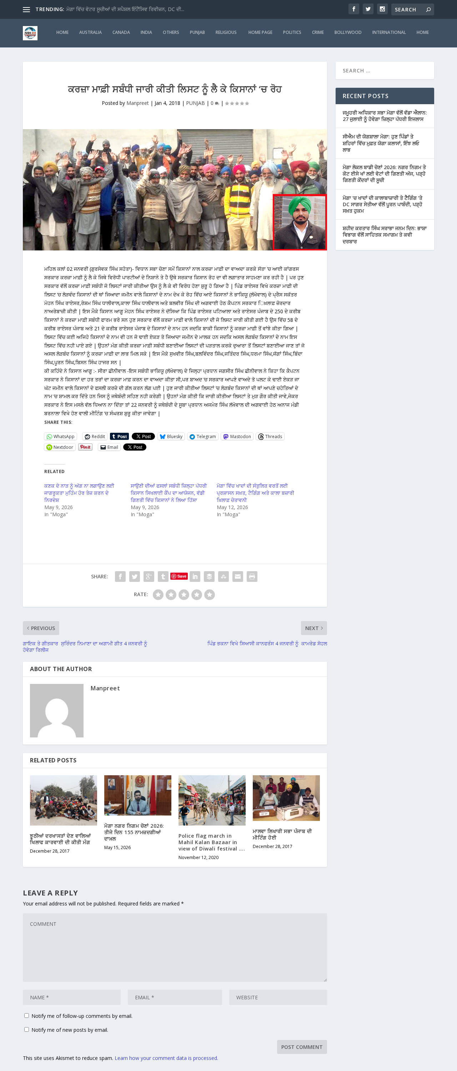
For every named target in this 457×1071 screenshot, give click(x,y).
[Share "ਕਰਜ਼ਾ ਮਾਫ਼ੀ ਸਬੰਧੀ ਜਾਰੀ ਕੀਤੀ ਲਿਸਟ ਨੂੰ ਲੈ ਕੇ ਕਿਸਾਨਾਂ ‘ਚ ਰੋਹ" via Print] (252, 576)
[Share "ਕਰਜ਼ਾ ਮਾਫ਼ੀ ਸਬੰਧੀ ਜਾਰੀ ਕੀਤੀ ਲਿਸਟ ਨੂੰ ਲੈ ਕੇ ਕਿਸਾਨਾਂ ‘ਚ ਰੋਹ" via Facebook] (120, 576)
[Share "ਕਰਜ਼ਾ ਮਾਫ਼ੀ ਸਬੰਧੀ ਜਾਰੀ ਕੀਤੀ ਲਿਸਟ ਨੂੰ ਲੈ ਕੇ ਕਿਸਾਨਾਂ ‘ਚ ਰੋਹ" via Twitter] (134, 576)
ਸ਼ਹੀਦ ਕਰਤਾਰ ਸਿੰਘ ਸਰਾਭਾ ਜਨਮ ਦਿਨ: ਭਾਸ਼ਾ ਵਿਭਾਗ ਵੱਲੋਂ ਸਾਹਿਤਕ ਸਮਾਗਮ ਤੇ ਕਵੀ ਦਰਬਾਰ (385, 234)
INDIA (146, 32)
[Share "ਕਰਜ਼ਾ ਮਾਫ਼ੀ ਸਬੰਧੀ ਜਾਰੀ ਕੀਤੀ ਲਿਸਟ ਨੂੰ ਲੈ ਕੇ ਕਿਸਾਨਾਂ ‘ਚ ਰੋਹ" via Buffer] (209, 576)
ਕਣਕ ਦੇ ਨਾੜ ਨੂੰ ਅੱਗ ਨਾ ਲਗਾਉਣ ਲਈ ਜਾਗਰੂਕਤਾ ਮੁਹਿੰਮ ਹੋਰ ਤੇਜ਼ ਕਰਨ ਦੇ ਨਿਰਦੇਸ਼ (79, 492)
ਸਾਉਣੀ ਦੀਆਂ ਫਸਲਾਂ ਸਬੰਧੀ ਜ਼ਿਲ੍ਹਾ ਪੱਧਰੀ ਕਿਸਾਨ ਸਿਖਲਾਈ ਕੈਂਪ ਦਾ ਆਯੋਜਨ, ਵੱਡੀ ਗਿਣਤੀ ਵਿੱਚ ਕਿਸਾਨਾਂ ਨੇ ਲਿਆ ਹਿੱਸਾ (169, 492)
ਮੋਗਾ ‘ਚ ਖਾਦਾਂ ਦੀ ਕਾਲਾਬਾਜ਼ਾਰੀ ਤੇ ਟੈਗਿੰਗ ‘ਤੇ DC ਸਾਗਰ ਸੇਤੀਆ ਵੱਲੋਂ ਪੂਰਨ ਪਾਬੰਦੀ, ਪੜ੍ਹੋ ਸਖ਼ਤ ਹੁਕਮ (382, 204)
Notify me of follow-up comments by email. (81, 1015)
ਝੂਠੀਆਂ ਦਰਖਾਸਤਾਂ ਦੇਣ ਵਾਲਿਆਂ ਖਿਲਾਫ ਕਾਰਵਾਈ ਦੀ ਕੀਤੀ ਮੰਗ (60, 839)
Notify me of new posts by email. (69, 1029)
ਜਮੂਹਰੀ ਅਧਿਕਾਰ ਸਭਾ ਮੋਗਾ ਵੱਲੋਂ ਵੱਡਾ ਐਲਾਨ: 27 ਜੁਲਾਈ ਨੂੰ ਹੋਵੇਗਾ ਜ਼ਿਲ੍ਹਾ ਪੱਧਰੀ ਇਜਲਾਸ (385, 115)
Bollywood (348, 32)
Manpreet (137, 103)
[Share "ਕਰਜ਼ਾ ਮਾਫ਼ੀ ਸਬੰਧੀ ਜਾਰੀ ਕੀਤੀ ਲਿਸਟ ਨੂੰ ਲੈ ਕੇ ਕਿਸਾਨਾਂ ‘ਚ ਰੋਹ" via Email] (238, 576)
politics (292, 32)
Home (423, 32)
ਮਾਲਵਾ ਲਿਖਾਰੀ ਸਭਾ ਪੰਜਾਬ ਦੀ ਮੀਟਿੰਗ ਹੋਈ (282, 834)
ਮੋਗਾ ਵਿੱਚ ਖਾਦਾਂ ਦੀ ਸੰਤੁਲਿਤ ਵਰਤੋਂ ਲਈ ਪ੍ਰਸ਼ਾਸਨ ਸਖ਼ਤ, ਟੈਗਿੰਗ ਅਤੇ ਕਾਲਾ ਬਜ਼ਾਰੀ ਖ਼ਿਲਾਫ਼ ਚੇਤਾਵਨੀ (255, 492)
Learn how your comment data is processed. (166, 1058)
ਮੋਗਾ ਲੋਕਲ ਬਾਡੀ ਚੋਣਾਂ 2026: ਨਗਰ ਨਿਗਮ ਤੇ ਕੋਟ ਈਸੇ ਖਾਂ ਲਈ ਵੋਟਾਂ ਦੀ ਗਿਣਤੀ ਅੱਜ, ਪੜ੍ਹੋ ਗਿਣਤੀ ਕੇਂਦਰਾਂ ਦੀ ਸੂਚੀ (384, 173)
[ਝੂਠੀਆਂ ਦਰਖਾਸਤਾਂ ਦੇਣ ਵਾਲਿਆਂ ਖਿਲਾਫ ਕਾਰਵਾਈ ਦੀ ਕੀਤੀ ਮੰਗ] (63, 800)
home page (260, 32)
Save (181, 576)
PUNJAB (197, 32)
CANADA (121, 32)
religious (227, 32)
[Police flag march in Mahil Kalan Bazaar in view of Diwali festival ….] (212, 800)
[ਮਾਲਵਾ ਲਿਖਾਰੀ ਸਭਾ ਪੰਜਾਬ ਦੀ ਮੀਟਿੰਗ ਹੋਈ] (286, 798)
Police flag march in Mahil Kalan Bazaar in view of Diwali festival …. (212, 842)
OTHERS (171, 32)
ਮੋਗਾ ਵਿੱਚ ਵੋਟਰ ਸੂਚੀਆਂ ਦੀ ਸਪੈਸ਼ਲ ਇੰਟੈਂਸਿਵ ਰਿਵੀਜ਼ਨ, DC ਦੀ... (125, 9)
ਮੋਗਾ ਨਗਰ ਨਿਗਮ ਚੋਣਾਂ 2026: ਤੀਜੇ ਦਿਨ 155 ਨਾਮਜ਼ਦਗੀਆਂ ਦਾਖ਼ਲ (134, 832)
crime (318, 32)
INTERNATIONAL (389, 32)
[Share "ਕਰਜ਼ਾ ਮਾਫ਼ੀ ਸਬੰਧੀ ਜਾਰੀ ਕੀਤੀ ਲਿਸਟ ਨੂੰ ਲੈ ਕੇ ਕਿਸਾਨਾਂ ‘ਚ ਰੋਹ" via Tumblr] (163, 576)
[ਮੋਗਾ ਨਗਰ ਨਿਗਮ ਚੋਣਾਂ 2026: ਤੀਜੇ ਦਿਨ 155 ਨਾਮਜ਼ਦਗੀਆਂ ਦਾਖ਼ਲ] (137, 795)
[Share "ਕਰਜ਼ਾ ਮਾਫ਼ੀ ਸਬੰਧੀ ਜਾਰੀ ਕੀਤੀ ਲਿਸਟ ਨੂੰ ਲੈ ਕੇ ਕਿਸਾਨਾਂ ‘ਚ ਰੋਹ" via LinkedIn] (195, 576)
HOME (62, 32)
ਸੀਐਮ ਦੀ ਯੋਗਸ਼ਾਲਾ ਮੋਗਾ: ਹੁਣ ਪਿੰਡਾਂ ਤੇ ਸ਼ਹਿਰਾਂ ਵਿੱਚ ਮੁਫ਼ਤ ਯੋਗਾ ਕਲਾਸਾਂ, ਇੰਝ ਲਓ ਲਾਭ (381, 143)
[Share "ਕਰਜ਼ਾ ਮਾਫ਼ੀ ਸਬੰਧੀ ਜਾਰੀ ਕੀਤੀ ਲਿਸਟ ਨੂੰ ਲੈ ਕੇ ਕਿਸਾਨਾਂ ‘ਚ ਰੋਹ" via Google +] (149, 576)
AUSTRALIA (90, 32)
